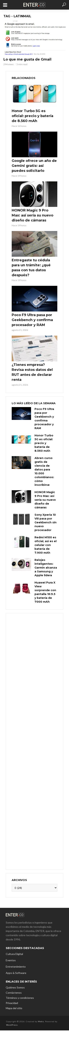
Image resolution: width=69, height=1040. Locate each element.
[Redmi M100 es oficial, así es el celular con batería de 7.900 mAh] (21, 541)
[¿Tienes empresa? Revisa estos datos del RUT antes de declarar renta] (34, 348)
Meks (41, 1021)
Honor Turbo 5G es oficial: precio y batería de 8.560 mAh (32, 116)
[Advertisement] (34, 741)
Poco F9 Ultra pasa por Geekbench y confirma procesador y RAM (32, 320)
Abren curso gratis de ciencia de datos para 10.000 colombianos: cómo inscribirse (44, 471)
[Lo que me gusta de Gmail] (34, 37)
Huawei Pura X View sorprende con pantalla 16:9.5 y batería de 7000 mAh (45, 592)
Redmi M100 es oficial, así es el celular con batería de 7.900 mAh (45, 545)
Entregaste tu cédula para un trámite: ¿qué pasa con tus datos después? (31, 267)
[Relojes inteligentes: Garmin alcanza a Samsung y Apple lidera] (21, 564)
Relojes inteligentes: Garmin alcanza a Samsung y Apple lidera (45, 567)
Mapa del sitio (14, 1008)
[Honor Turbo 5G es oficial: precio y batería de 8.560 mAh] (34, 94)
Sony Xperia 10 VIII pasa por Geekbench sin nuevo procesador (45, 522)
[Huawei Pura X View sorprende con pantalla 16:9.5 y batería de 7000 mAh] (21, 587)
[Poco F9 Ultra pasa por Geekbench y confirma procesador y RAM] (34, 298)
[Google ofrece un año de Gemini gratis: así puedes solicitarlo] (34, 144)
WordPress (12, 1025)
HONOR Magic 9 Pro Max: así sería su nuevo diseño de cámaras (32, 215)
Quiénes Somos (15, 987)
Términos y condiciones (20, 997)
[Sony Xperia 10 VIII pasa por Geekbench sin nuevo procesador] (21, 519)
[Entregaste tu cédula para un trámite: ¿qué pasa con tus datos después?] (34, 244)
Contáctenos (14, 992)
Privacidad (12, 1003)
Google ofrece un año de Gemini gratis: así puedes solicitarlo (34, 166)
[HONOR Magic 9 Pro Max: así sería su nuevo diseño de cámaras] (34, 194)
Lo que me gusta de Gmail (27, 59)
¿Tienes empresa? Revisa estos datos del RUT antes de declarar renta (32, 372)
